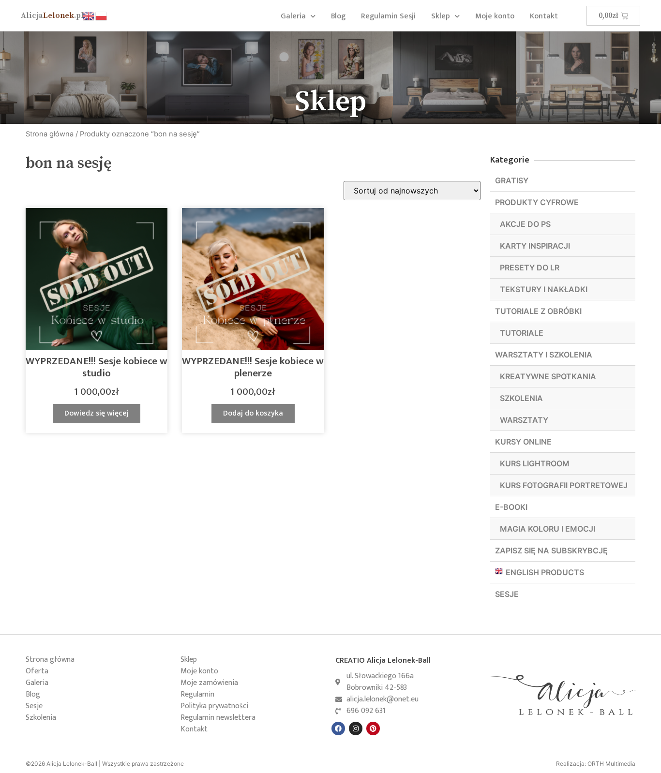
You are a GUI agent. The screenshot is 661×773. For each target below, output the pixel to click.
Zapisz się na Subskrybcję (551, 550)
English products (545, 572)
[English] (89, 15)
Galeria (293, 16)
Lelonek (52, 15)
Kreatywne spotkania (548, 376)
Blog (338, 16)
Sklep (440, 16)
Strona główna (50, 134)
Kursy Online (523, 441)
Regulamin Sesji (388, 16)
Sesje (507, 594)
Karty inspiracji (535, 246)
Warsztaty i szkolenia (543, 354)
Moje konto (494, 16)
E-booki (511, 507)
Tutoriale (521, 333)
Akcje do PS (525, 224)
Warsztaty (524, 420)
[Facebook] (338, 728)
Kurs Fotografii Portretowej (564, 485)
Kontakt (544, 16)
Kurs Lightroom (535, 463)
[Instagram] (355, 728)
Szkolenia (521, 398)
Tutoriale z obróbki (538, 311)
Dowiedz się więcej (96, 413)
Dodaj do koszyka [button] (253, 413)
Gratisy (511, 180)
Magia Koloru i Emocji (547, 529)
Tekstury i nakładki (543, 289)
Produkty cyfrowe (537, 202)
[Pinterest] (373, 728)
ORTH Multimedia (611, 763)
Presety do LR (529, 267)
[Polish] (101, 15)
